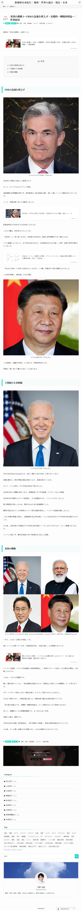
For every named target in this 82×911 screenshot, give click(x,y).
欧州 (68, 833)
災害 (72, 836)
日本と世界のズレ (9, 843)
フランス (23, 833)
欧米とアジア (42, 846)
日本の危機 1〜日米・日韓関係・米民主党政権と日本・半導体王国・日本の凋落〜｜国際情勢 (49, 43)
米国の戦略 (14, 72)
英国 (10, 833)
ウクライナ (61, 833)
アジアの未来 (38, 843)
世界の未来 (29, 843)
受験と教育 (60, 840)
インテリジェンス (33, 836)
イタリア (30, 833)
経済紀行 (14, 23)
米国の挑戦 (42, 23)
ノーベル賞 (51, 840)
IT (41, 836)
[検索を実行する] (77, 856)
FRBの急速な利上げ (17, 65)
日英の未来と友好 (54, 846)
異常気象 (66, 836)
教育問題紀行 (12, 815)
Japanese (64, 909)
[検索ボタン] (2, 2)
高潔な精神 (23, 846)
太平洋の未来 (49, 843)
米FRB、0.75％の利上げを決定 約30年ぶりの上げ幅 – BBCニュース (47, 213)
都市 (13, 840)
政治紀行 (11, 800)
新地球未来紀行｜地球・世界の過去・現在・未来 (41, 2)
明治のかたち (32, 846)
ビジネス (35, 23)
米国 (21, 23)
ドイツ (16, 833)
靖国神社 (43, 840)
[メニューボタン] (79, 2)
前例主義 (35, 840)
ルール (29, 840)
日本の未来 (20, 843)
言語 (18, 840)
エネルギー (58, 836)
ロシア (54, 833)
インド (47, 833)
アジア (74, 833)
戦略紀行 (8, 23)
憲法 (23, 840)
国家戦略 (29, 23)
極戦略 (24, 836)
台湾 (37, 833)
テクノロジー (48, 836)
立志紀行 (11, 786)
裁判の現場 (69, 840)
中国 (24, 23)
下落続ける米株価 (16, 68)
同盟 (13, 836)
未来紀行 (11, 791)
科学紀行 (11, 819)
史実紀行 (11, 810)
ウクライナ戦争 (68, 843)
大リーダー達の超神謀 (10, 846)
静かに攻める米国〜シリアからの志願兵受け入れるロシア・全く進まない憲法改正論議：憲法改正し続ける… (48, 657)
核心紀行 (11, 781)
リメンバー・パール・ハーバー (13, 850)
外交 (18, 836)
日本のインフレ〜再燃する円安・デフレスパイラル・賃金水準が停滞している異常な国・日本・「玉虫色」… (49, 257)
